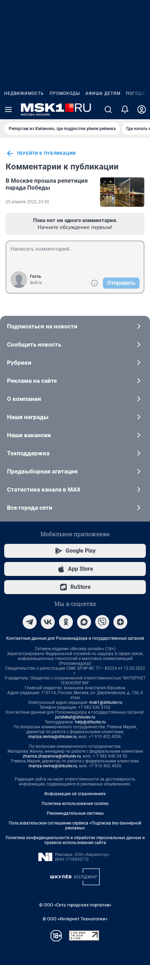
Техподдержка (28, 453)
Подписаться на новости (42, 326)
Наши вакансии (29, 435)
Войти (36, 282)
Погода (135, 93)
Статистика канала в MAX (44, 489)
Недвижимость (24, 93)
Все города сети (29, 507)
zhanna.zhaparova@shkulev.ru (52, 756)
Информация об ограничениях (75, 793)
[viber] (102, 622)
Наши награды (27, 416)
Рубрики (19, 362)
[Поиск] (108, 109)
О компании (24, 398)
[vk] (48, 622)
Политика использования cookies (75, 803)
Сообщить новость (34, 344)
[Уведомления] (125, 109)
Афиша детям (102, 93)
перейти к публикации (46, 153)
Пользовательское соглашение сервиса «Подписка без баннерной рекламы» (75, 825)
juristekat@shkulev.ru (75, 717)
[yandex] (120, 622)
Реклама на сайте (32, 380)
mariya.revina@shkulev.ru (52, 736)
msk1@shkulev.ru (105, 702)
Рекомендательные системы (75, 813)
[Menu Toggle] (8, 109)
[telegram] (30, 622)
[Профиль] (141, 109)
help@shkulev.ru (90, 722)
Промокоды (65, 93)
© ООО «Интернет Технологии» (75, 918)
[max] (84, 622)
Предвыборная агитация (42, 471)
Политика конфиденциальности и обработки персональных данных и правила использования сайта (75, 840)
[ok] (66, 622)
